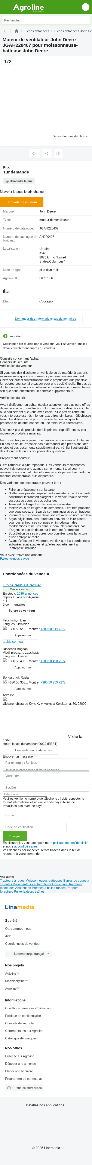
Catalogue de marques (21, 1038)
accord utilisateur (26, 846)
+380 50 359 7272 (52, 682)
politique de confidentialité (70, 843)
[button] (85, 7)
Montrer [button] (34, 629)
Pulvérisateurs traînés (29, 891)
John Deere (47, 211)
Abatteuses (23, 888)
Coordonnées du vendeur (22, 943)
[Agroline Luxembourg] (27, 7)
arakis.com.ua (13, 641)
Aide (8, 936)
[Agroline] (16, 31)
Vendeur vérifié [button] (19, 589)
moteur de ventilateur (54, 220)
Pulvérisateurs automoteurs (32, 884)
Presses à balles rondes (49, 888)
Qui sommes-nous (18, 928)
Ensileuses (60, 884)
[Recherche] (86, 20)
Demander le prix (21, 181)
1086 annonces (27, 593)
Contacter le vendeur (21, 202)
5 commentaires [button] (14, 604)
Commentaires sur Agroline (24, 1031)
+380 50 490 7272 (52, 661)
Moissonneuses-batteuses (44, 880)
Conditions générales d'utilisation (27, 1008)
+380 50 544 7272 (52, 629)
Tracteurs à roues (12, 880)
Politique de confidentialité (23, 1016)
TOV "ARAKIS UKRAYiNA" (22, 585)
